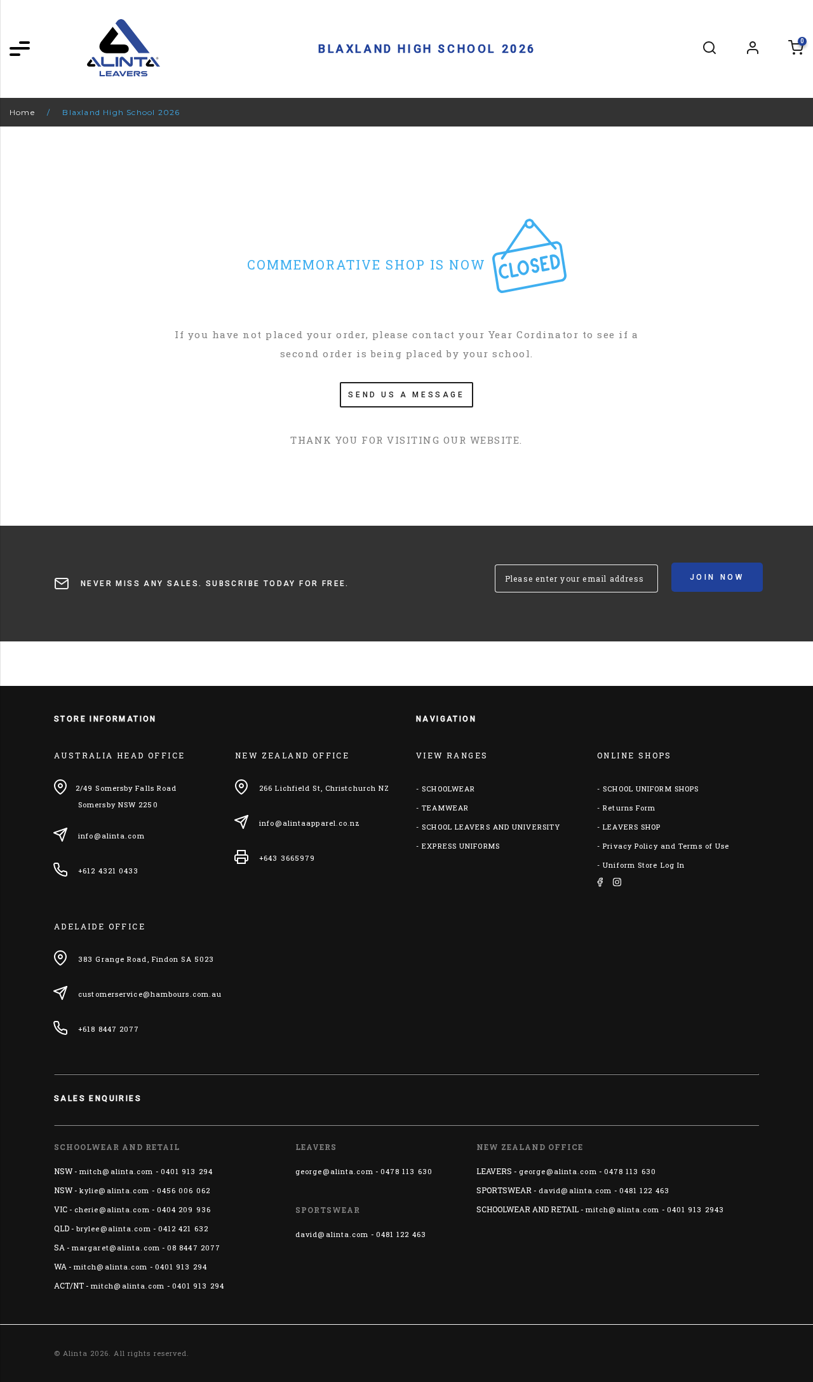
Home (22, 112)
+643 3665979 (287, 858)
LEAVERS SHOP (632, 826)
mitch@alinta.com (116, 1171)
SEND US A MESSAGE (406, 394)
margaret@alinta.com (116, 1247)
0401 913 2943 (695, 1209)
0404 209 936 (184, 1209)
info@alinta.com (111, 835)
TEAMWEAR (445, 807)
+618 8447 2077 (108, 1029)
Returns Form (629, 807)
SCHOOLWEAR (448, 788)
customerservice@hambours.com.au (150, 994)
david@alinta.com (332, 1234)
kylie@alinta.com (114, 1190)
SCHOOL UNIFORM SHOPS (651, 788)
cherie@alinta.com (112, 1209)
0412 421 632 (183, 1228)
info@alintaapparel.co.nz (309, 823)
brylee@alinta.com (113, 1228)
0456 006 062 (183, 1190)
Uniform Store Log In (644, 865)
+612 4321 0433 (108, 870)
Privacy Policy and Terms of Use (666, 846)
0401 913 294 (187, 1171)
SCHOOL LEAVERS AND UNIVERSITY (491, 826)
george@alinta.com (334, 1171)
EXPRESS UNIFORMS (461, 846)
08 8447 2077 (193, 1247)
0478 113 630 (406, 1171)
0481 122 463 (401, 1234)
